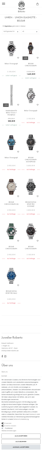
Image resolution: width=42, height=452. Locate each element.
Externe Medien (10, 426)
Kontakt (4, 376)
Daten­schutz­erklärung (21, 419)
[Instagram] (5, 357)
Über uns (5, 372)
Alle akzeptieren (21, 436)
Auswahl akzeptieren (21, 447)
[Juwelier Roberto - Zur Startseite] (21, 6)
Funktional (8, 428)
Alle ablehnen (21, 441)
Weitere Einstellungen (9, 431)
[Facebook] (2, 357)
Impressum (32, 414)
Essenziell (8, 423)
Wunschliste (18, 58)
